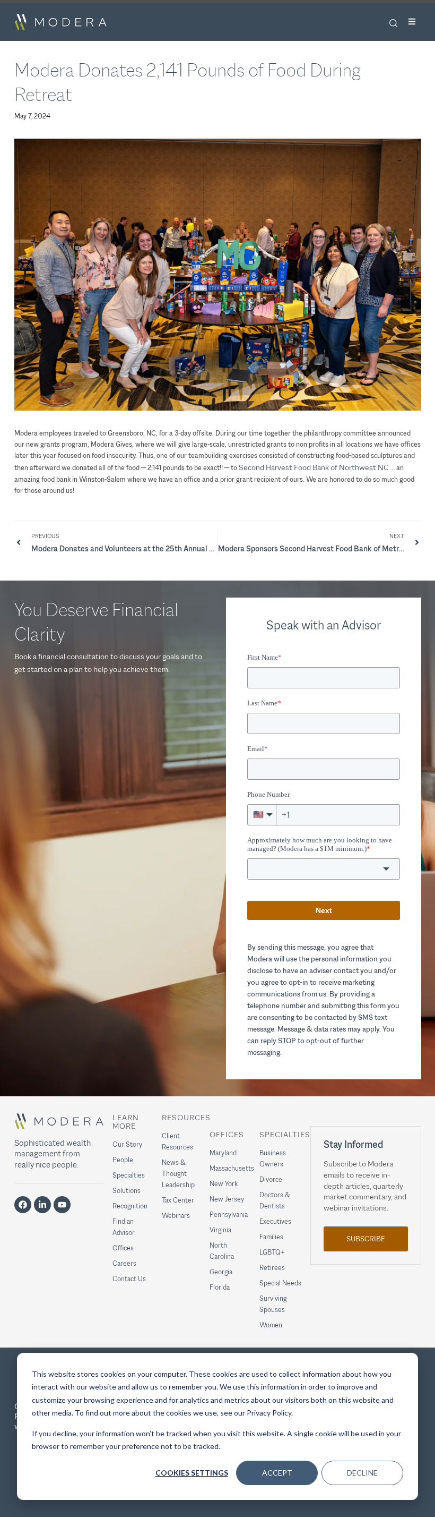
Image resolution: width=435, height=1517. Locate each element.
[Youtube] (62, 1204)
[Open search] (393, 22)
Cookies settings (191, 1472)
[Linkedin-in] (42, 1204)
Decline (362, 1472)
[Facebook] (22, 1204)
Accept (277, 1472)
